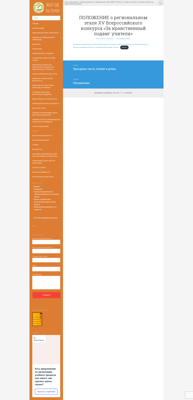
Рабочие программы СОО (41, 172)
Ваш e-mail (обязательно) (42, 247)
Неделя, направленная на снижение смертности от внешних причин (46, 194)
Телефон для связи (39, 256)
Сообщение (36, 274)
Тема (34, 265)
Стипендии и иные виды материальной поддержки (42, 93)
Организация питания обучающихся (45, 103)
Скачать (124, 47)
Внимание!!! (38, 189)
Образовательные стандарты (43, 53)
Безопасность (37, 149)
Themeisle (128, 93)
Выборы (37, 186)
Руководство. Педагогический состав (43, 59)
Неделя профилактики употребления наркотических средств (45, 201)
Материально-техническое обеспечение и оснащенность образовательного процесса (43, 67)
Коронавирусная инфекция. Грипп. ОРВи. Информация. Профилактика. (45, 155)
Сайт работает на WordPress (103, 93)
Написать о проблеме (46, 392)
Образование (37, 49)
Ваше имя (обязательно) (41, 238)
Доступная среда (38, 108)
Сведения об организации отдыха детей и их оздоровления (44, 114)
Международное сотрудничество (44, 99)
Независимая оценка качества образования (43, 162)
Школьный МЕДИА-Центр (40, 140)
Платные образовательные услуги (44, 74)
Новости (35, 131)
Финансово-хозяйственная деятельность (42, 80)
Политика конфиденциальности (46, 218)
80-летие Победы (38, 28)
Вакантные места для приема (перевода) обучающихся (43, 86)
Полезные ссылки (38, 167)
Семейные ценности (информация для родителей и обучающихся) (46, 121)
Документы (36, 44)
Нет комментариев (123, 39)
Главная (35, 24)
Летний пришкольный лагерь (42, 177)
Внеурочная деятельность (42, 135)
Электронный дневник (40, 126)
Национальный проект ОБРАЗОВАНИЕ (45, 33)
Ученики (35, 145)
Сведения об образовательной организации (43, 39)
